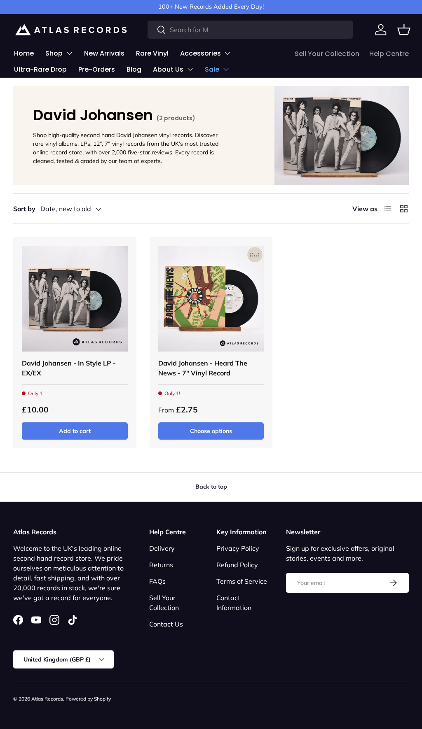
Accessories (200, 53)
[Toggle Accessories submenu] (227, 53)
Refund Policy (237, 565)
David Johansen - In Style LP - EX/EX (69, 368)
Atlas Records (47, 699)
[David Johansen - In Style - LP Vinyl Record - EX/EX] (75, 299)
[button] (404, 30)
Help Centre (389, 53)
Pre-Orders (96, 69)
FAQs (157, 581)
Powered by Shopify (88, 699)
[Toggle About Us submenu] (190, 69)
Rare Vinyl (152, 53)
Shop (54, 53)
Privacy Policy (237, 548)
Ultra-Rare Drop (40, 69)
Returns (161, 565)
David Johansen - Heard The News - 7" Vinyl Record (202, 368)
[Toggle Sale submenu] (226, 69)
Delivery (162, 548)
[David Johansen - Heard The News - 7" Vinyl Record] (211, 299)
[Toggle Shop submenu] (69, 53)
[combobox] (250, 30)
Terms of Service (241, 581)
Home (24, 53)
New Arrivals (104, 53)
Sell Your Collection (327, 53)
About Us (168, 69)
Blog (134, 69)
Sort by (24, 209)
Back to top (211, 486)
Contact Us (166, 624)
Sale (212, 69)
